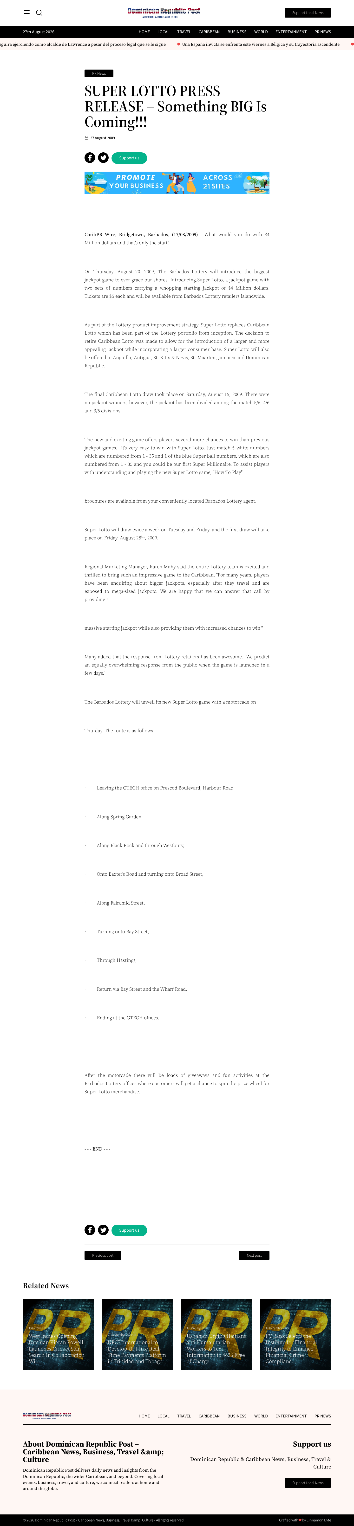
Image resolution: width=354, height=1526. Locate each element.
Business (237, 32)
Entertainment (291, 32)
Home (144, 32)
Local (163, 32)
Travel (184, 32)
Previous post (102, 1255)
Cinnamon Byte (319, 1520)
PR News (323, 32)
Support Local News (307, 12)
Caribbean (209, 32)
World (261, 32)
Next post (254, 1255)
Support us (129, 158)
